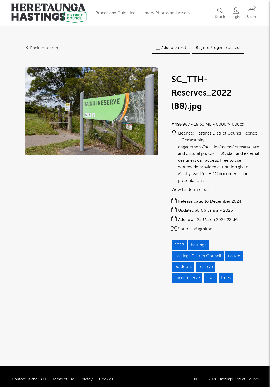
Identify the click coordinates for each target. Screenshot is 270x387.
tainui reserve (187, 277)
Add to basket (173, 48)
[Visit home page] (49, 13)
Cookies (106, 379)
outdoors (183, 266)
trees (226, 277)
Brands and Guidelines (116, 13)
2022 (179, 244)
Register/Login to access (218, 48)
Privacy (87, 379)
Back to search (43, 48)
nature (234, 256)
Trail (210, 277)
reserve (206, 266)
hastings (198, 244)
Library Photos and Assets (165, 13)
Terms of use (63, 379)
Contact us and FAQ (29, 379)
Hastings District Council (197, 256)
